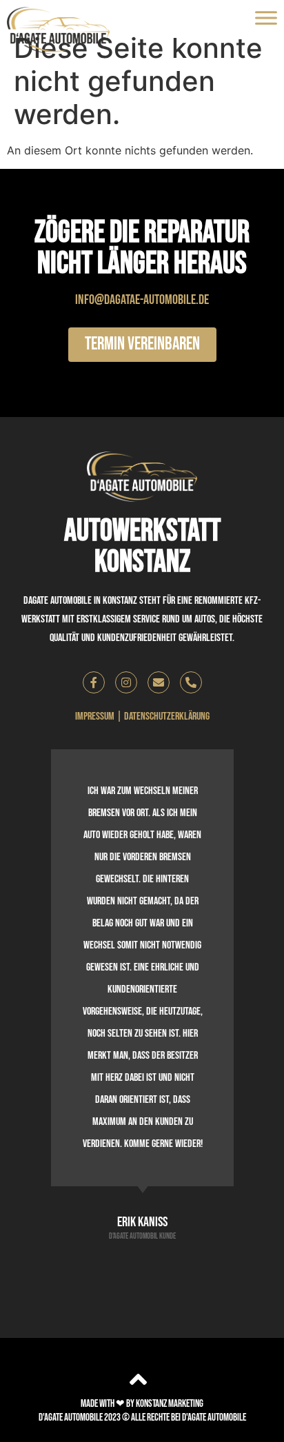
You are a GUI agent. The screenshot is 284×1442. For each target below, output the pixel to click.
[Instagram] (126, 682)
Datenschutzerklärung (167, 716)
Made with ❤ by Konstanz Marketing (142, 1403)
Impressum (94, 716)
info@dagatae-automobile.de (142, 300)
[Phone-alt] (191, 682)
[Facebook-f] (94, 682)
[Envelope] (159, 682)
